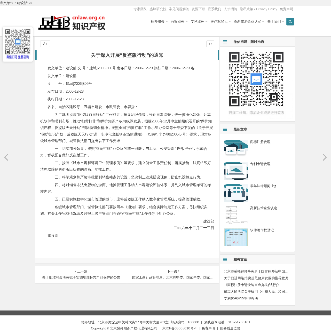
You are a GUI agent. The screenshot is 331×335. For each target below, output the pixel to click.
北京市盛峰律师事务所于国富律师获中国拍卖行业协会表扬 (268, 271)
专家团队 (140, 9)
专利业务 (197, 21)
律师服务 (158, 21)
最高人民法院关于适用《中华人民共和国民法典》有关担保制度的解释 (276, 292)
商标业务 (177, 21)
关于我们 (274, 21)
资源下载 (198, 9)
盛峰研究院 (158, 9)
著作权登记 (219, 21)
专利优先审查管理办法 (241, 298)
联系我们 (214, 9)
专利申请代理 (260, 164)
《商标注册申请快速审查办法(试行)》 (252, 285)
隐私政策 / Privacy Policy (258, 9)
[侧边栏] (210, 43)
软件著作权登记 (262, 230)
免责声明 (286, 9)
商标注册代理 (260, 142)
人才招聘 (230, 9)
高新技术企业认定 (247, 21)
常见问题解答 (179, 9)
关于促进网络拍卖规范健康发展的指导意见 (256, 278)
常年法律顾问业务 (263, 186)
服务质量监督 (230, 328)
